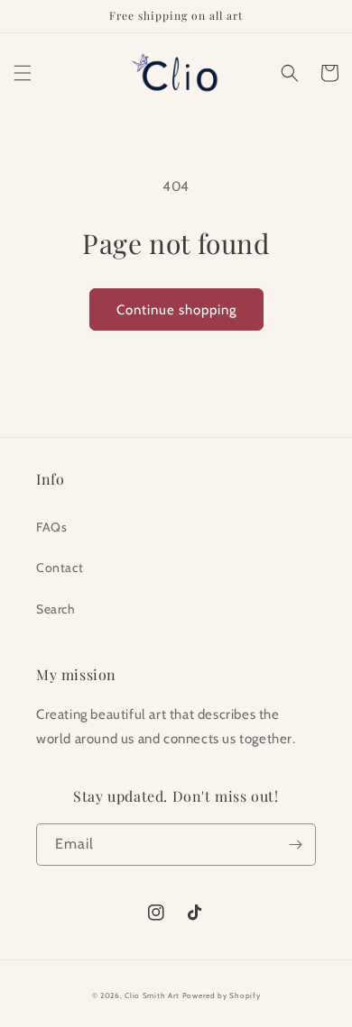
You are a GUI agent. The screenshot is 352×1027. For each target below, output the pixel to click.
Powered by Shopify (221, 995)
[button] (22, 73)
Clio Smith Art (152, 995)
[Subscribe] (295, 844)
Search (56, 609)
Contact (59, 567)
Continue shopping (176, 310)
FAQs (51, 527)
